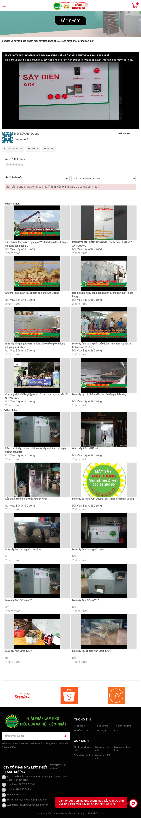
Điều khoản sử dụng (83, 755)
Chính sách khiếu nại (82, 749)
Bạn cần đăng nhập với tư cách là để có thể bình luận (52, 186)
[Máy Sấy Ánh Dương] (70, 5)
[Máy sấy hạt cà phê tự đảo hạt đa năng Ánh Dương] (104, 375)
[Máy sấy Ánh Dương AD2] (37, 581)
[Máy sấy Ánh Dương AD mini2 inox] (37, 530)
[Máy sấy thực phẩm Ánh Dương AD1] (104, 631)
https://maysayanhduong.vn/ (32, 804)
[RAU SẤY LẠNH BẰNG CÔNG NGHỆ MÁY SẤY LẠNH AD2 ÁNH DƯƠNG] (104, 222)
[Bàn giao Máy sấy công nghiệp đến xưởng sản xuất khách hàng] (104, 273)
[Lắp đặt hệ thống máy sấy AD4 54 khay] (37, 480)
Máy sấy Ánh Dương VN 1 (85, 600)
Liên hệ (117, 730)
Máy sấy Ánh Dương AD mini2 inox (23, 549)
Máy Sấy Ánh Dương (22, 249)
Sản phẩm (70, 20)
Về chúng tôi (80, 725)
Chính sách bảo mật (102, 749)
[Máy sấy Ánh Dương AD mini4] (104, 530)
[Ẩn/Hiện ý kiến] (67, 178)
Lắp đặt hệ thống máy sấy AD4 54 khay (26, 498)
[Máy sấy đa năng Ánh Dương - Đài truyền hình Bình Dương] (104, 480)
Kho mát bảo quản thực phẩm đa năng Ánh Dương (32, 292)
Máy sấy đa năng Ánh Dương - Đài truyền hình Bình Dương (103, 498)
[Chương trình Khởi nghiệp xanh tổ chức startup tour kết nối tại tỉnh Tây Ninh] (37, 375)
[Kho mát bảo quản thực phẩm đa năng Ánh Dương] (37, 273)
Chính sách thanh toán (122, 749)
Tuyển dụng (100, 730)
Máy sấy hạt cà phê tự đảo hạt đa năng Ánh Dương (99, 394)
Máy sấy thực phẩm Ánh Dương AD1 (91, 650)
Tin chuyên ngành (122, 725)
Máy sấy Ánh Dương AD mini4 (88, 549)
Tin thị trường (101, 725)
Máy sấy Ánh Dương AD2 (18, 600)
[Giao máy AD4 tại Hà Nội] (104, 429)
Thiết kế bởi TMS (94, 813)
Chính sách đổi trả (102, 757)
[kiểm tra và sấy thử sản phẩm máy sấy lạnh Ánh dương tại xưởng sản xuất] (37, 429)
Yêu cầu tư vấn (81, 730)
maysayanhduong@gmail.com (30, 799)
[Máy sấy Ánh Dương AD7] (37, 631)
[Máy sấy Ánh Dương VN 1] (104, 581)
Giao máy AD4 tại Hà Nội (85, 448)
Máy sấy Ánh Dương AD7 (18, 650)
